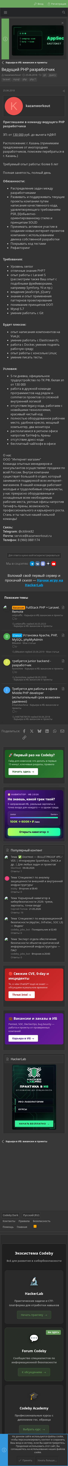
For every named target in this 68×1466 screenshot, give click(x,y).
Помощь (8, 1227)
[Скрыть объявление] (62, 23)
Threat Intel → (21, 994)
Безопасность (41, 1221)
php (25, 79)
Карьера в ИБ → (23, 1038)
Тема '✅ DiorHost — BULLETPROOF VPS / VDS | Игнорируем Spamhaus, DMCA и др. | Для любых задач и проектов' (36, 860)
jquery (52, 75)
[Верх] (30, 1227)
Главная (22, 1227)
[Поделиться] (63, 91)
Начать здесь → (23, 771)
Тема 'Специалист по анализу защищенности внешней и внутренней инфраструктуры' (37, 881)
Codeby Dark (10, 1215)
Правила (24, 1221)
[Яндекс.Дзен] (48, 563)
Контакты (9, 1221)
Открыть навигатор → (34, 831)
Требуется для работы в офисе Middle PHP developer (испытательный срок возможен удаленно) (36, 695)
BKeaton (16, 643)
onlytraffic (17, 615)
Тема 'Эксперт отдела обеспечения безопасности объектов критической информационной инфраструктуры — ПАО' (35, 944)
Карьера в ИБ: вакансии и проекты (43, 615)
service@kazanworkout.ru (33, 536)
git (44, 75)
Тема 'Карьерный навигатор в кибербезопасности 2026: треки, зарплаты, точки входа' (32, 901)
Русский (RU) (31, 1215)
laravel (6, 79)
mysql (16, 79)
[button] (5, 12)
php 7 (33, 79)
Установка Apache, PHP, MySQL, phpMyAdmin (34, 637)
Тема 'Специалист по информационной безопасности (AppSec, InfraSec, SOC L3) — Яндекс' (37, 922)
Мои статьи (29, 643)
